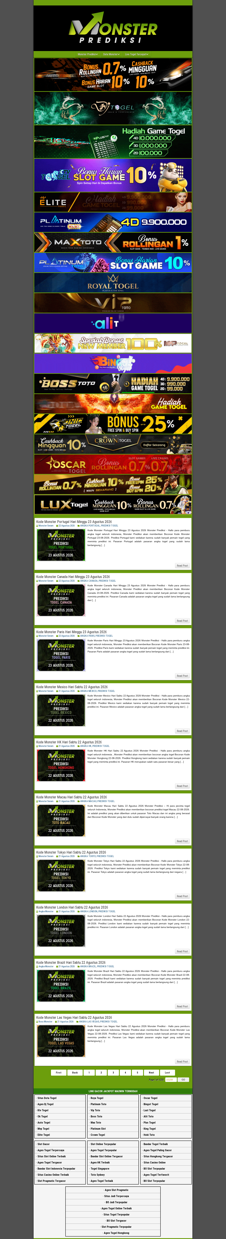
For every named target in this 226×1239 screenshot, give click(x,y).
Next (151, 1072)
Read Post (182, 565)
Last (167, 1072)
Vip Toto (95, 1110)
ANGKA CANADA (89, 580)
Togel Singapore (100, 1168)
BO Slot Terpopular (154, 1168)
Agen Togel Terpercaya (51, 1150)
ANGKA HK (85, 746)
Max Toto (96, 1122)
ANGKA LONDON (88, 911)
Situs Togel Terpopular (117, 1214)
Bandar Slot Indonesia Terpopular (56, 1168)
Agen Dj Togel (45, 1104)
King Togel (150, 1128)
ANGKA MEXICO (88, 691)
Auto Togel (44, 1122)
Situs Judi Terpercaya (116, 1196)
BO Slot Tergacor (116, 1220)
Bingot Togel (151, 1104)
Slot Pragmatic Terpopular (117, 1226)
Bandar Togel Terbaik (156, 1144)
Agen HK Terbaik (100, 1162)
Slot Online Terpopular (103, 1144)
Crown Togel (98, 1134)
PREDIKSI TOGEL (109, 525)
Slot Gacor (44, 1144)
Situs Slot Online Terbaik (52, 1156)
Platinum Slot (98, 1128)
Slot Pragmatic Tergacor (52, 1180)
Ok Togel (43, 1116)
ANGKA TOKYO (88, 856)
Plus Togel (150, 1122)
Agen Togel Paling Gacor (158, 1150)
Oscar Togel (150, 1098)
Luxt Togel (150, 1110)
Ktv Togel (43, 1110)
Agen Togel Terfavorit (156, 1174)
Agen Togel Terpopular (104, 1150)
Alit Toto (149, 1116)
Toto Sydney (98, 1174)
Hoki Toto (149, 1134)
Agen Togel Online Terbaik (117, 1208)
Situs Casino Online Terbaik (53, 1174)
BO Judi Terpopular (116, 1202)
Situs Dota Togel (47, 1098)
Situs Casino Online (155, 1162)
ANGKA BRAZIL (88, 966)
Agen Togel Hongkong (116, 1233)
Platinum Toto (98, 1104)
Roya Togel (97, 1098)
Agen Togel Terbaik (102, 1180)
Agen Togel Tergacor (50, 1162)
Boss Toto (96, 1116)
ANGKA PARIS (87, 635)
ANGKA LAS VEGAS (89, 1021)
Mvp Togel (43, 1128)
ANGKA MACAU (88, 801)
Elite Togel (44, 1134)
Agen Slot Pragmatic (116, 1190)
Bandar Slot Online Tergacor (107, 1156)
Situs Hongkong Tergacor (158, 1156)
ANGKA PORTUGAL (90, 525)
